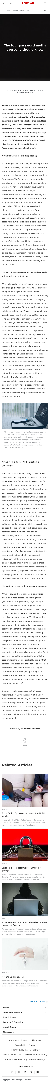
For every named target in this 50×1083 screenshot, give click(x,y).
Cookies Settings (37, 1059)
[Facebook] (12, 1072)
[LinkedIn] (25, 1072)
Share (25, 745)
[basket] (4, 3)
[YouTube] (37, 1072)
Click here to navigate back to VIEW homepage (25, 92)
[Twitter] (31, 1072)
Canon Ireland (24, 1067)
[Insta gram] (18, 1072)
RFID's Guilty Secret (13, 977)
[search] (11, 3)
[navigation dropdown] (45, 3)
